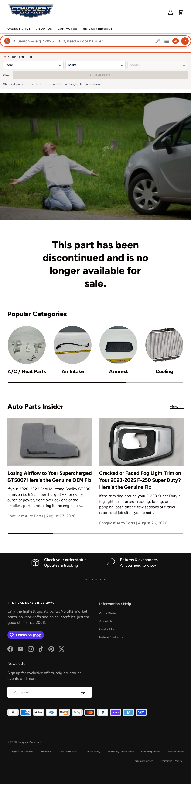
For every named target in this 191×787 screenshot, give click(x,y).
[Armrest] (118, 345)
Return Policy (92, 751)
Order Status (19, 29)
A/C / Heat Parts (26, 371)
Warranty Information (121, 751)
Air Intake (72, 371)
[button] (181, 12)
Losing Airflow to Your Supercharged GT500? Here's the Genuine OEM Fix (49, 476)
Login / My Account (22, 751)
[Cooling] (164, 345)
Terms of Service (143, 761)
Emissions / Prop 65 (172, 761)
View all (177, 406)
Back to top (95, 579)
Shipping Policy (150, 751)
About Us (44, 29)
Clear (7, 75)
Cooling (164, 371)
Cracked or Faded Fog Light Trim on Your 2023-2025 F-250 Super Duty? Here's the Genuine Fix (140, 480)
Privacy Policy (175, 751)
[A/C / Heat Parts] (27, 345)
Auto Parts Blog (68, 751)
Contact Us (67, 29)
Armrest (118, 371)
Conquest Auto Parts (29, 742)
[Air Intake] (73, 345)
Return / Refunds (98, 29)
